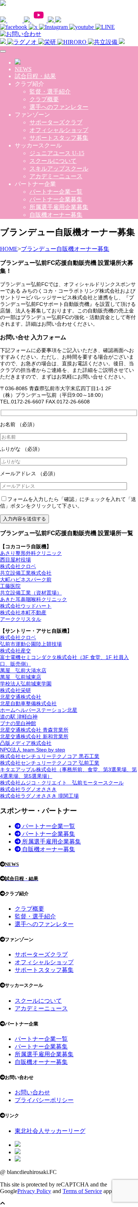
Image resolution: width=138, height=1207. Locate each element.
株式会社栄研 (15, 690)
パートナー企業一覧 (55, 192)
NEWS (23, 69)
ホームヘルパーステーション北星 (38, 710)
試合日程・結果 (35, 76)
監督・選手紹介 (50, 91)
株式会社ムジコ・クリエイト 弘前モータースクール (62, 783)
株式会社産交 (15, 651)
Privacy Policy (34, 1191)
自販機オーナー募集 (55, 215)
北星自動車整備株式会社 (28, 703)
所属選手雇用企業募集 (58, 207)
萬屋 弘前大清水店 (23, 670)
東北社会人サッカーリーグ (50, 1131)
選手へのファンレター (58, 107)
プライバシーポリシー (44, 1100)
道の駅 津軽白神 (19, 717)
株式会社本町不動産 (23, 612)
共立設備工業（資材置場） (31, 593)
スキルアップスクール (58, 168)
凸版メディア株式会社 (26, 743)
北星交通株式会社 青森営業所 (34, 730)
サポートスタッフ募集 (58, 138)
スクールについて (53, 161)
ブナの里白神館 (18, 723)
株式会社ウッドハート (26, 606)
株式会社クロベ (18, 566)
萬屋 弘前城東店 (20, 677)
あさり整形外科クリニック (31, 553)
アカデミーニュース (55, 176)
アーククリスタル (20, 619)
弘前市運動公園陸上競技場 (31, 644)
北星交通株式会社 (20, 697)
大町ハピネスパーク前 (26, 579)
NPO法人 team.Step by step (32, 750)
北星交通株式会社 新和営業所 (34, 736)
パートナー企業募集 (55, 199)
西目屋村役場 (15, 560)
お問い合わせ (32, 1092)
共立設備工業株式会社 (26, 573)
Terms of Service (82, 1191)
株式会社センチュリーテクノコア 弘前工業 (49, 763)
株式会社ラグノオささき (28, 789)
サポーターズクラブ (55, 122)
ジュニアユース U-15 (56, 153)
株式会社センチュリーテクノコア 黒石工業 (49, 756)
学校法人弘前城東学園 (26, 684)
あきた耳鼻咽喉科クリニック (33, 599)
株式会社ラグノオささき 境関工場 (39, 796)
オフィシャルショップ (58, 130)
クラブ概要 (44, 99)
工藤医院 (10, 586)
